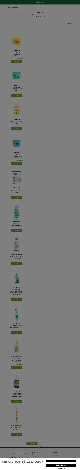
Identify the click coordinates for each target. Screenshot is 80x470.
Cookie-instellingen (61, 468)
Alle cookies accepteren (61, 461)
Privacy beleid (28, 465)
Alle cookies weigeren (61, 465)
